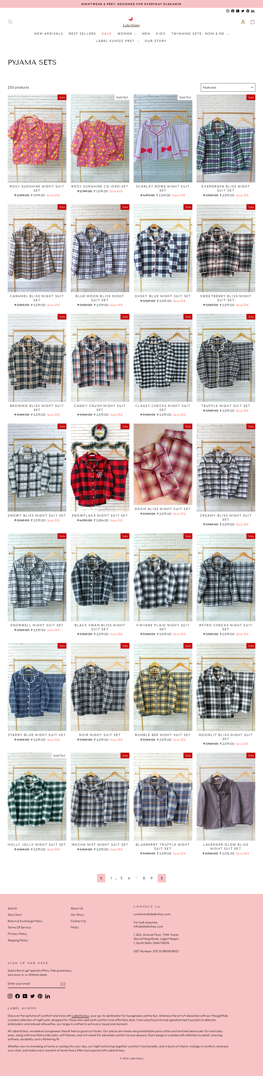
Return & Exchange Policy (25, 921)
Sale (107, 33)
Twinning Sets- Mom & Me (198, 33)
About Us (77, 908)
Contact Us (78, 921)
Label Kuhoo (80, 1015)
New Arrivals (48, 33)
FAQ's (75, 927)
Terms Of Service (19, 927)
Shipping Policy (18, 940)
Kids (161, 33)
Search (12, 908)
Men (146, 33)
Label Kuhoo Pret (116, 41)
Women (125, 33)
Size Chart (15, 914)
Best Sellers (82, 33)
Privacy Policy (17, 934)
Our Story (156, 41)
